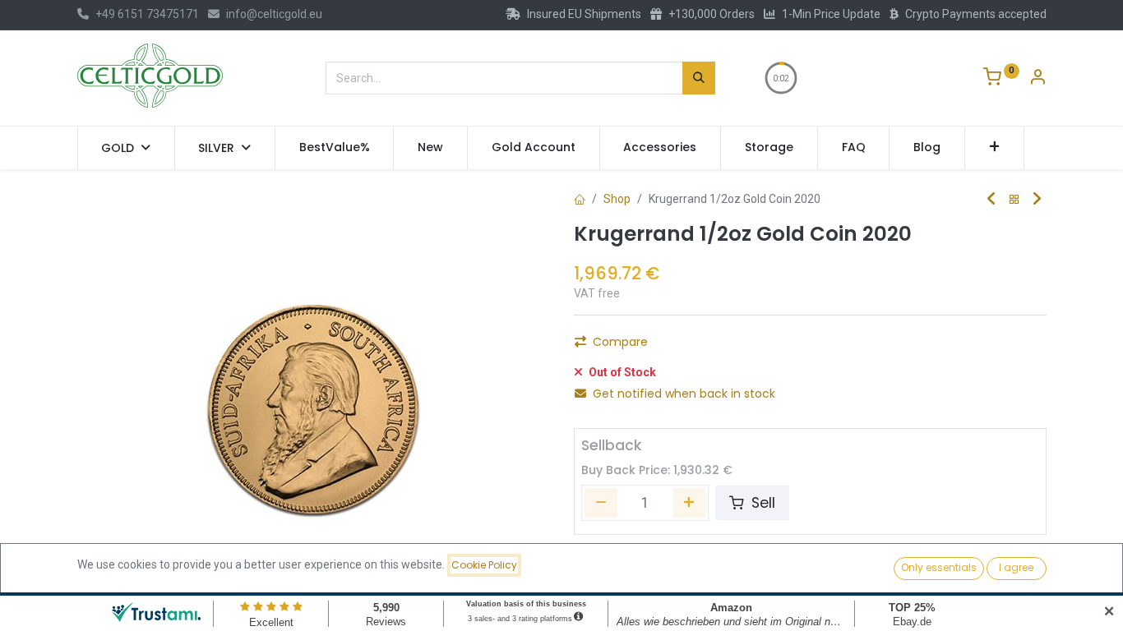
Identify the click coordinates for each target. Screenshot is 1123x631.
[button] (994, 148)
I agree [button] (1016, 567)
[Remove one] (601, 503)
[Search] (698, 78)
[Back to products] (1014, 200)
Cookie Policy (484, 565)
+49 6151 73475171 (147, 14)
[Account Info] (1037, 78)
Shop (617, 198)
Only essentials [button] (939, 567)
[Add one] (689, 503)
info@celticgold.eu (274, 14)
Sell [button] (761, 503)
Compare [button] (620, 342)
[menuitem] (334, 148)
